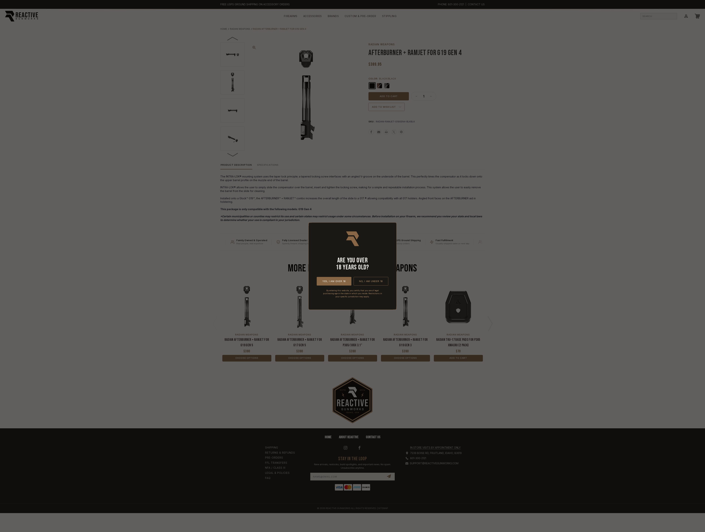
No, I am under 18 (371, 280)
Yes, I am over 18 (334, 280)
